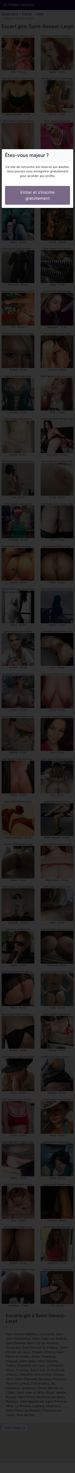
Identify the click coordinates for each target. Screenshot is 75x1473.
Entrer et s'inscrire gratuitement (37, 195)
